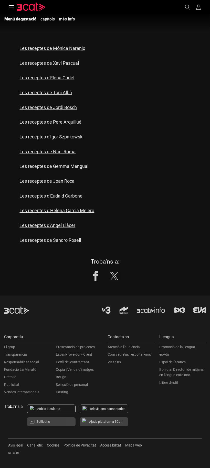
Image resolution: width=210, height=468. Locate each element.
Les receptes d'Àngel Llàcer (47, 225)
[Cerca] (190, 7)
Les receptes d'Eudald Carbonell (52, 196)
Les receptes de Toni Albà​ (45, 92)
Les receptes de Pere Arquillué (50, 122)
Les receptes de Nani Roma (47, 151)
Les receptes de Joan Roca (47, 181)
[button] (53, 338)
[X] (114, 276)
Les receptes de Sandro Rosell (50, 240)
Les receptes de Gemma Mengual (53, 166)
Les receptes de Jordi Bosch (48, 107)
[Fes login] (199, 7)
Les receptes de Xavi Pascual (49, 63)
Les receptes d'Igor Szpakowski (51, 136)
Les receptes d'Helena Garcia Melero (56, 210)
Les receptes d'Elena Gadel (46, 77)
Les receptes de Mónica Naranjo (52, 48)
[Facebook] (96, 276)
